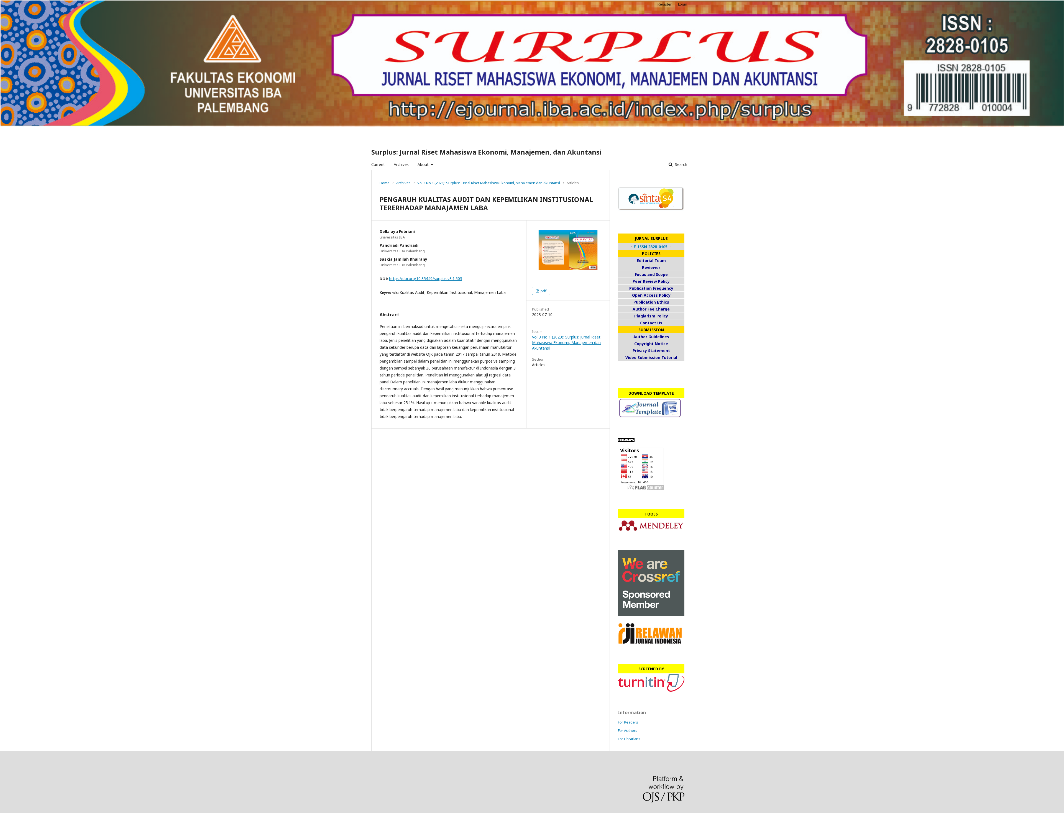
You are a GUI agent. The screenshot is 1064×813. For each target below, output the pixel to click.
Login (682, 4)
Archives (401, 164)
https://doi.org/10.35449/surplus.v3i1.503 (425, 278)
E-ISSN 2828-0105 (650, 246)
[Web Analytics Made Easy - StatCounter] (626, 440)
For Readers (628, 722)
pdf (543, 290)
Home (385, 182)
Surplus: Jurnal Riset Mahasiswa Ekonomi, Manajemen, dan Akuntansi (486, 152)
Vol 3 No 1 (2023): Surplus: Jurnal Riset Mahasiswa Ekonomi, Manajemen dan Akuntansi (488, 182)
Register (665, 4)
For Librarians (629, 738)
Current (378, 164)
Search (680, 164)
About (424, 164)
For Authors (627, 730)
